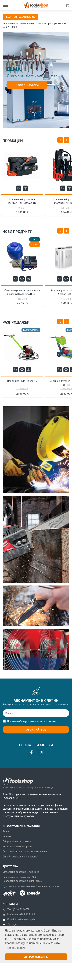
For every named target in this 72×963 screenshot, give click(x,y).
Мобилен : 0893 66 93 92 (21, 914)
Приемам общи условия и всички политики (31, 721)
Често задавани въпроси (17, 846)
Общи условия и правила (17, 841)
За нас (6, 831)
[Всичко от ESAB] (36, 449)
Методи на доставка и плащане (21, 871)
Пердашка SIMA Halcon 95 (22, 381)
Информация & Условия (21, 826)
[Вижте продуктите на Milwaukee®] (36, 539)
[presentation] (60, 140)
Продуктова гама (27, 84)
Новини (7, 836)
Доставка (10, 866)
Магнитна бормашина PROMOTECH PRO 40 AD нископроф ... (22, 203)
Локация (12, 924)
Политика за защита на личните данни (25, 851)
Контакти (10, 904)
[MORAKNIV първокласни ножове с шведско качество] (36, 605)
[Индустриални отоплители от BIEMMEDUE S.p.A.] (36, 649)
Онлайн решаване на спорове (20, 856)
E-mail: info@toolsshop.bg (21, 919)
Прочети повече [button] (16, 947)
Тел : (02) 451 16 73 (18, 909)
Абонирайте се (36, 729)
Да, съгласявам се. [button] (36, 956)
